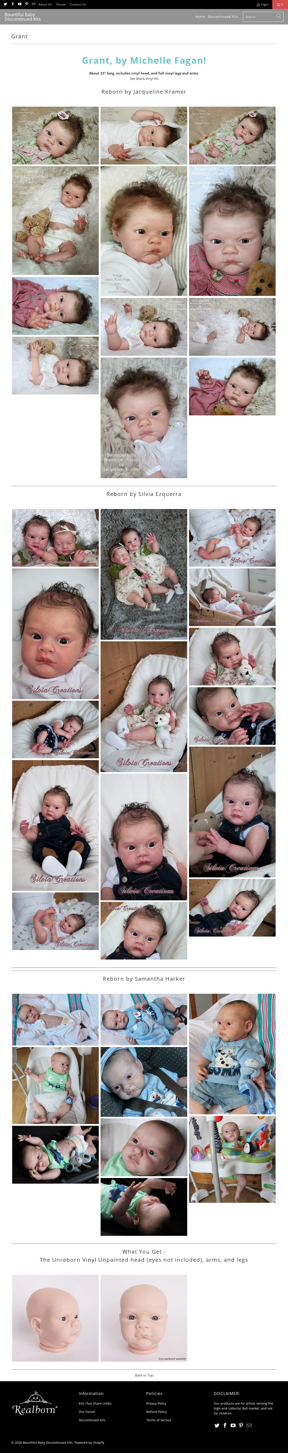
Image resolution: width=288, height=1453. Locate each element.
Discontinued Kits (92, 1420)
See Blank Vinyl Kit (144, 78)
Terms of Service (158, 1420)
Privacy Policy (156, 1403)
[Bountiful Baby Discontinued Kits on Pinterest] (26, 4)
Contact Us (78, 4)
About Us (45, 4)
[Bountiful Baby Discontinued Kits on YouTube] (19, 4)
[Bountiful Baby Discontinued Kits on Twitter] (5, 4)
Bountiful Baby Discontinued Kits (48, 1442)
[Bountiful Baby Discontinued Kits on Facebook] (12, 4)
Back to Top (144, 1375)
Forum (61, 4)
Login (265, 4)
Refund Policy (156, 1412)
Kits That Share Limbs (95, 1403)
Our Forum (87, 1412)
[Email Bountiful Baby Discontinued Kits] (33, 4)
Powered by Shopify (89, 1442)
